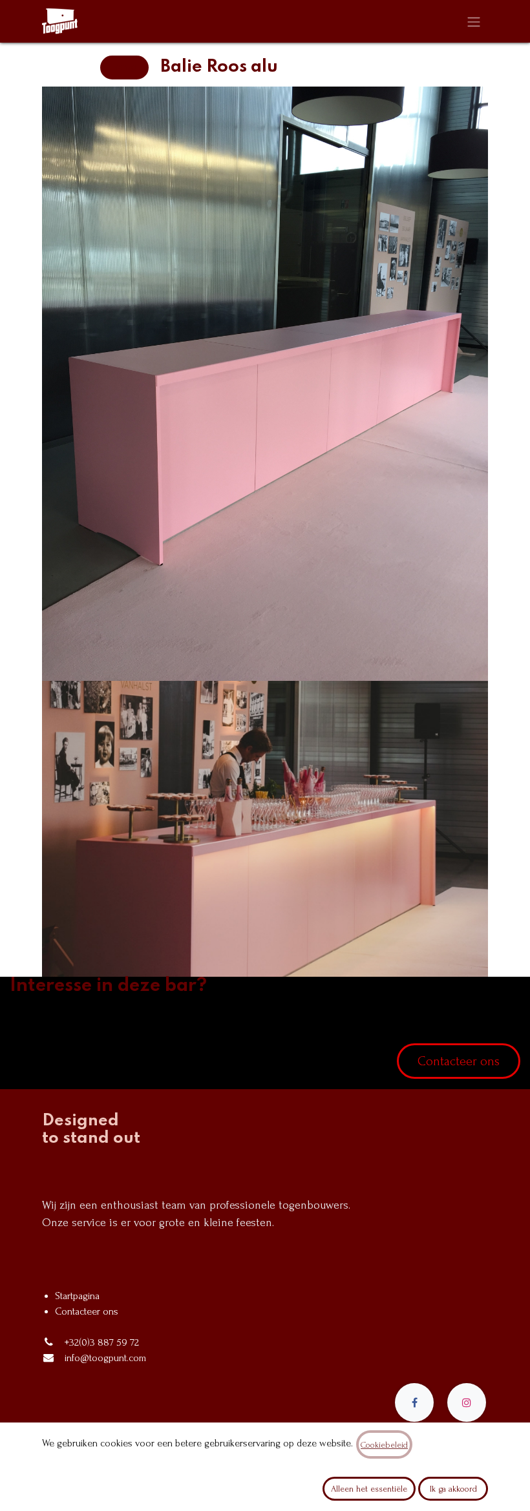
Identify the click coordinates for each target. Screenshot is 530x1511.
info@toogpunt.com (105, 1358)
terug (124, 67)
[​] (414, 1402)
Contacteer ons (459, 1061)
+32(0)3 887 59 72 (102, 1342)
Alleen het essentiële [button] (369, 1489)
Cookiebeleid (384, 1445)
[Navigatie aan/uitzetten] (474, 21)
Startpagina (77, 1296)
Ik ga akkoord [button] (453, 1489)
